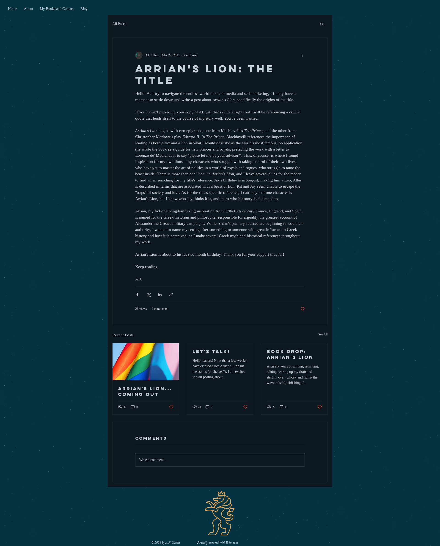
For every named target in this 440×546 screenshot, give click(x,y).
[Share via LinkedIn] (160, 294)
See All (323, 334)
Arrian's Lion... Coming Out (145, 391)
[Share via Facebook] (137, 294)
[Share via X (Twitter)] (148, 294)
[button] (322, 24)
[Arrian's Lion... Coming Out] (146, 361)
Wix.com (232, 543)
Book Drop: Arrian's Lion (290, 354)
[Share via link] (171, 294)
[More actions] (302, 55)
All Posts (118, 24)
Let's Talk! (211, 351)
